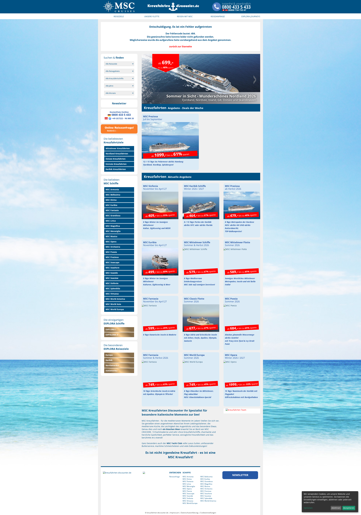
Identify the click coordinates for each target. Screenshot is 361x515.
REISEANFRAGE (218, 16)
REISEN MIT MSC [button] (185, 16)
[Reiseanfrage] (119, 128)
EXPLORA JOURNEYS (250, 16)
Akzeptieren (348, 508)
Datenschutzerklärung (189, 512)
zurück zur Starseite (180, 46)
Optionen (308, 508)
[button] (150, 79)
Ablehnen (336, 508)
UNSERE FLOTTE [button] (151, 16)
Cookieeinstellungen (208, 512)
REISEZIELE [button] (119, 16)
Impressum (174, 512)
